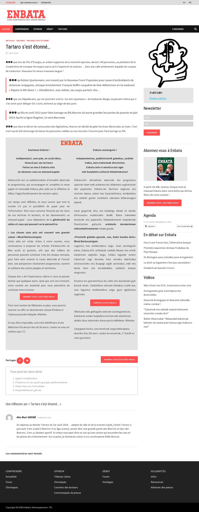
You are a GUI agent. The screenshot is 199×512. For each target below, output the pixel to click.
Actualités (11, 476)
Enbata (27, 507)
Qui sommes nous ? (29, 2)
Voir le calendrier (184, 226)
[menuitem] (184, 2)
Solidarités (46, 2)
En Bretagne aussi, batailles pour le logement (168, 257)
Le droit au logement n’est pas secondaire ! (167, 262)
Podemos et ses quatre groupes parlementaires (41, 382)
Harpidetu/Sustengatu (105, 302)
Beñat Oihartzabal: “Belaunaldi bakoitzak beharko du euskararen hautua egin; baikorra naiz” (168, 322)
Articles (10, 40)
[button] (150, 226)
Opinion (37, 28)
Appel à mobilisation (26, 378)
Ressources (157, 482)
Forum (106, 476)
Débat (50, 28)
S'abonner (178, 28)
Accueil (6, 28)
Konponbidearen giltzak (28, 390)
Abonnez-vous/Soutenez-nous (119, 359)
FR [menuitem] (190, 2)
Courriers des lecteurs (66, 487)
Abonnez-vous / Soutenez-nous (39, 296)
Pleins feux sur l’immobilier (30, 386)
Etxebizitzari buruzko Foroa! (159, 268)
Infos (153, 476)
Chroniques (12, 487)
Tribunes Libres (62, 476)
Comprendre (22, 28)
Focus (9, 482)
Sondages (107, 482)
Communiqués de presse (67, 492)
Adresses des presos (162, 487)
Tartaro (62, 28)
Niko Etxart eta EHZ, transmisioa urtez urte (167, 285)
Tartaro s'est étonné (37, 40)
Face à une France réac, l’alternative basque (167, 242)
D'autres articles (157, 98)
